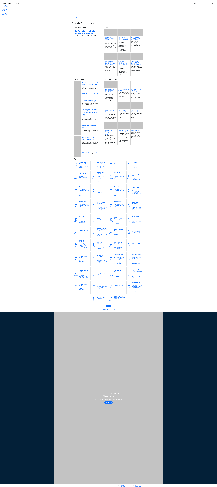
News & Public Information (95, 80)
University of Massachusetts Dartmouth (87, 485)
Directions (121, 485)
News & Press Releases (81, 20)
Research (5, 9)
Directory (198, 1)
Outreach (4, 10)
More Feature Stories (139, 80)
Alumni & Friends (5, 14)
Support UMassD (191, 1)
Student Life (5, 12)
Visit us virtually (108, 402)
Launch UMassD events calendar (109, 309)
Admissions (5, 6)
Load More (109, 305)
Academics (4, 8)
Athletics (5, 13)
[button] (124, 84)
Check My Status (206, 1)
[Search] (208, 3)
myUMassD (213, 1)
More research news (139, 28)
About (4, 5)
